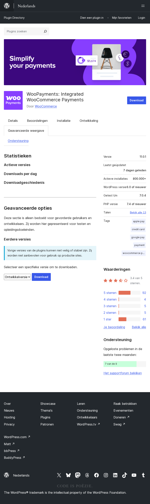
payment (139, 245)
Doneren (121, 417)
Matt (9, 444)
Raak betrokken (125, 404)
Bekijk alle (139, 327)
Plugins (45, 417)
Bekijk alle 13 (138, 212)
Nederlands (21, 475)
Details (13, 121)
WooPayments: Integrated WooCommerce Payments (55, 97)
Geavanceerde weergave (26, 131)
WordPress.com (17, 437)
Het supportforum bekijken (123, 373)
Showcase (47, 404)
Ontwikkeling (89, 121)
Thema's (46, 410)
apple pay (139, 221)
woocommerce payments (134, 253)
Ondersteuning (18, 141)
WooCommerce (46, 106)
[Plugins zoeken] (45, 31)
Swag (119, 424)
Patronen (47, 424)
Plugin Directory (14, 17)
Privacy (9, 424)
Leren (81, 404)
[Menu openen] (144, 6)
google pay (138, 237)
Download (137, 100)
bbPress (12, 451)
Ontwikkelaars (87, 417)
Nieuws (9, 410)
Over (7, 404)
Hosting (9, 417)
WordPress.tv (88, 424)
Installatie (64, 121)
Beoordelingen (37, 121)
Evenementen (123, 410)
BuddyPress (14, 458)
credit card (138, 229)
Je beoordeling (114, 327)
